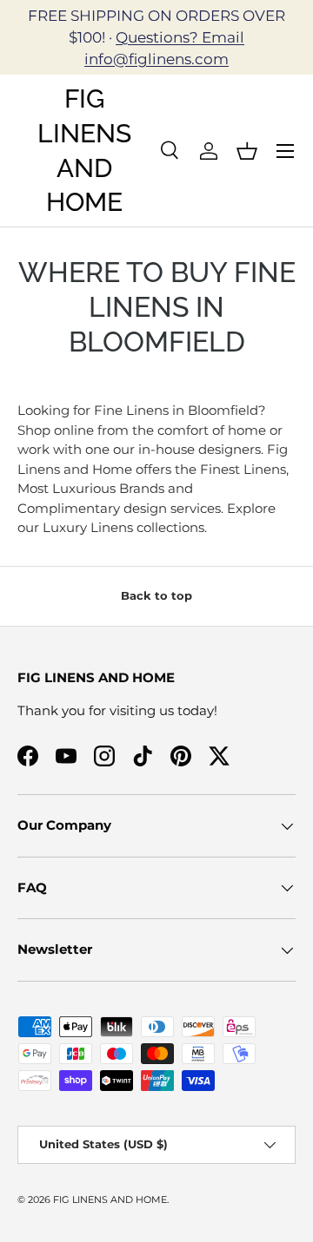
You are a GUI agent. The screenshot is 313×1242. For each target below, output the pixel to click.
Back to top (156, 595)
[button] (247, 151)
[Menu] (285, 151)
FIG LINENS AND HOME (110, 1199)
